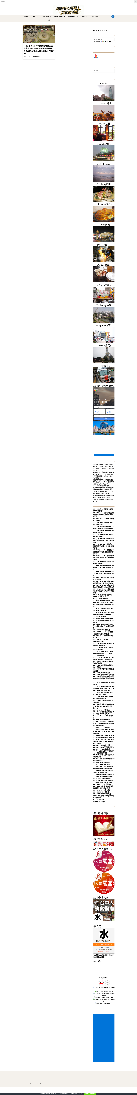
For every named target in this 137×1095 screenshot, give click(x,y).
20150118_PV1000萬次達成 (101, 720)
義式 (46, 29)
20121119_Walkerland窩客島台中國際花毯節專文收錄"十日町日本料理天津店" (103, 546)
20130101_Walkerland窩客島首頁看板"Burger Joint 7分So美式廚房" (103, 567)
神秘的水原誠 (36, 56)
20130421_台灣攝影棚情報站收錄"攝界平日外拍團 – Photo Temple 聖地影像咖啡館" (102, 597)
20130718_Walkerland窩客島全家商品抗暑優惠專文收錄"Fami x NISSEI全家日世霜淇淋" (103, 614)
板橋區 (41, 29)
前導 (49, 20)
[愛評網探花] (104, 845)
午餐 (34, 26)
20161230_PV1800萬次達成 (101, 790)
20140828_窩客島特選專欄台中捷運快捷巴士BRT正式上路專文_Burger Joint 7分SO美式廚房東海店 (103, 688)
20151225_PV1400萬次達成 (101, 763)
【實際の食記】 (45, 16)
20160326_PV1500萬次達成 (101, 764)
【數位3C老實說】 (58, 16)
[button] (53, 20)
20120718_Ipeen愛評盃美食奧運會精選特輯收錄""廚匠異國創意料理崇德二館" (103, 515)
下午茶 (29, 26)
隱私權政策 (95, 16)
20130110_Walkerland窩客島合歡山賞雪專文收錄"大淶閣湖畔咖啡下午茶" (103, 573)
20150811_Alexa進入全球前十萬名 (103, 747)
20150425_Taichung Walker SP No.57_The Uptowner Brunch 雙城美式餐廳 (103, 731)
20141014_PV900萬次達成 (101, 710)
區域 (25, 26)
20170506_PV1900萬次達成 (101, 792)
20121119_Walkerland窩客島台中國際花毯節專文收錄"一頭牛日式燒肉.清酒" (103, 540)
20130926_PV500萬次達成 (101, 630)
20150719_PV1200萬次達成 (101, 745)
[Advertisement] (105, 1038)
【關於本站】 (35, 16)
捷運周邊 (38, 26)
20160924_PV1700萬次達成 (102, 784)
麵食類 (35, 31)
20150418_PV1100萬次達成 (101, 727)
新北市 (25, 29)
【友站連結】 (26, 16)
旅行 (30, 29)
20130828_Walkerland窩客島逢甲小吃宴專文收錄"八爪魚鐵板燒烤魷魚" (103, 626)
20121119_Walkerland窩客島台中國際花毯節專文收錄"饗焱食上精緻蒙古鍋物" (103, 558)
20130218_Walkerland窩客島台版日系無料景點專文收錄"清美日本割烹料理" (103, 591)
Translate (107, 41)
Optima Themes (40, 1083)
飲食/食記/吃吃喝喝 (28, 31)
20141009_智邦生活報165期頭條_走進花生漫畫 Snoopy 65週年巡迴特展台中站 (103, 706)
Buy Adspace (40, 20)
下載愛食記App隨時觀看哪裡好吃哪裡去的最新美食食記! (103, 956)
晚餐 (34, 29)
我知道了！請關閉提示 (90, 1093)
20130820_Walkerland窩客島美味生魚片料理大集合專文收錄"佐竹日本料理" (103, 620)
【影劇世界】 (84, 16)
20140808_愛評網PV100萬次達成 (103, 675)
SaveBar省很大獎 (98, 800)
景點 (37, 29)
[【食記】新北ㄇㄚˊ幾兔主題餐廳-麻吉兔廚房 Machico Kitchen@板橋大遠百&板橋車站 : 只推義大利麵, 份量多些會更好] (39, 34)
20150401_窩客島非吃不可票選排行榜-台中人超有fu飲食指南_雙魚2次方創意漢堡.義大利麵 (103, 723)
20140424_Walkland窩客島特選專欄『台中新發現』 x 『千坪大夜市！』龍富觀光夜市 (103, 653)
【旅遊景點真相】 (72, 16)
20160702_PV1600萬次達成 (102, 778)
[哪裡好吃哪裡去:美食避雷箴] (68, 12)
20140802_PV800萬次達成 (101, 673)
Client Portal (29, 20)
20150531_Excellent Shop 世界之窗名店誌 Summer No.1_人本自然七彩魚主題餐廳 (103, 741)
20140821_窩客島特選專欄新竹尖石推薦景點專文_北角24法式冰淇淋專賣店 (103, 679)
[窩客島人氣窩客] (104, 871)
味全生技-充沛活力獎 (99, 802)
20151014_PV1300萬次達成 (101, 749)
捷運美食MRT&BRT (46, 26)
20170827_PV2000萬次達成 (102, 794)
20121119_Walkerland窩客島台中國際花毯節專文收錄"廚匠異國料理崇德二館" (103, 552)
